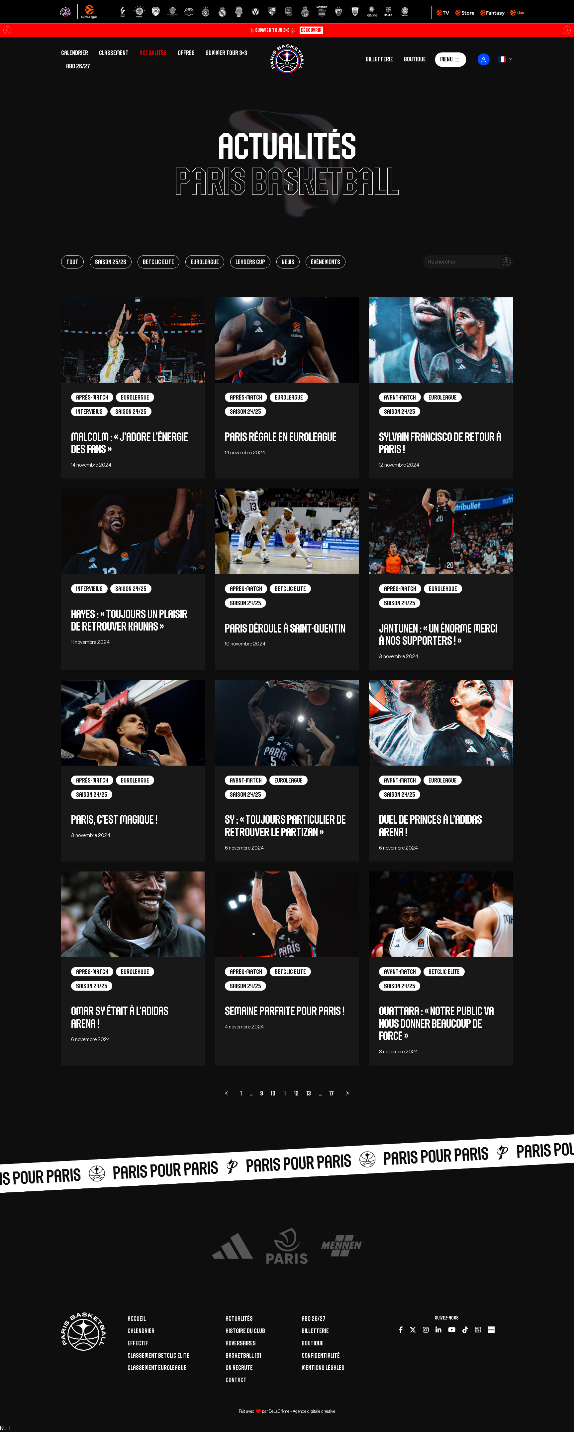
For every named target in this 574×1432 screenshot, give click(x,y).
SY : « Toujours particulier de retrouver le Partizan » (285, 825)
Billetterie (379, 58)
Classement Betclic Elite (158, 1355)
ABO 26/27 (78, 66)
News (288, 262)
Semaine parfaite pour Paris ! (284, 1011)
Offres (186, 52)
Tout (72, 262)
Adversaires (241, 1343)
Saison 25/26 (110, 262)
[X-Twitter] (413, 1330)
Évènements (325, 262)
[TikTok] (465, 1330)
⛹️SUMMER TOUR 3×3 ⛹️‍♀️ (285, 30)
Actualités (153, 52)
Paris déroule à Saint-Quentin (285, 628)
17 (331, 1093)
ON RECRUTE (239, 1367)
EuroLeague (205, 262)
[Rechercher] (506, 262)
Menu (446, 58)
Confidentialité (321, 1355)
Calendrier (74, 52)
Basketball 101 (243, 1355)
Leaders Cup (250, 262)
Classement (114, 52)
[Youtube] (452, 1330)
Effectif (138, 1343)
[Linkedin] (438, 1330)
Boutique (415, 58)
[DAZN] (478, 1330)
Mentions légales (323, 1367)
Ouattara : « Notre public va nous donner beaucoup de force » (436, 1023)
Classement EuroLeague (157, 1367)
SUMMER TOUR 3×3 (226, 52)
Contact (236, 1380)
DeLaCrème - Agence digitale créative (302, 1411)
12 (296, 1093)
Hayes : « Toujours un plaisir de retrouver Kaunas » (129, 620)
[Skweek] (491, 1330)
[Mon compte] (484, 59)
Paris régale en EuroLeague (280, 437)
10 (273, 1093)
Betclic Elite (158, 262)
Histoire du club (245, 1330)
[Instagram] (426, 1330)
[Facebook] (401, 1330)
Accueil (137, 1318)
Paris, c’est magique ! (114, 819)
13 (308, 1093)
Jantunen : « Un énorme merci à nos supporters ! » (438, 634)
